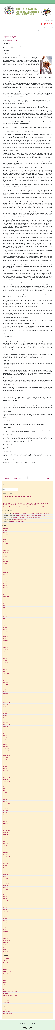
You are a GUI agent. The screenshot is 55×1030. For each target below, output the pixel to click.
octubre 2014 (5, 832)
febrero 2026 (5, 541)
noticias (4, 984)
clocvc (17, 40)
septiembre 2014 (6, 834)
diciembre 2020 (6, 669)
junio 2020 (5, 682)
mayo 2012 (5, 896)
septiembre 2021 (6, 649)
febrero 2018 (5, 744)
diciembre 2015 (6, 801)
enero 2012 (5, 905)
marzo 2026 (5, 539)
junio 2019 (5, 708)
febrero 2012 (5, 902)
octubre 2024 (6, 570)
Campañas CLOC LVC (7, 971)
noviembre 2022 (6, 618)
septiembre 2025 (6, 552)
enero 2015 (5, 825)
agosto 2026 (5, 528)
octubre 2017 (5, 753)
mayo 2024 (5, 581)
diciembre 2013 (6, 854)
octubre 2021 (5, 647)
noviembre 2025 (6, 548)
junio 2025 (5, 559)
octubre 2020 (6, 673)
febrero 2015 (5, 823)
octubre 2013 (5, 858)
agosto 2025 (5, 554)
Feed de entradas (6, 1011)
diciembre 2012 (6, 880)
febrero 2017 (5, 770)
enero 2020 (5, 693)
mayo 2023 (5, 605)
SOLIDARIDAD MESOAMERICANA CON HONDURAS (13, 501)
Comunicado (5, 973)
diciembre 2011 (6, 907)
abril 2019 (5, 713)
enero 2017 (5, 772)
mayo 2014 (5, 843)
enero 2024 (5, 589)
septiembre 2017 (6, 755)
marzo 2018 (5, 742)
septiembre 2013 (6, 861)
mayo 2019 (5, 711)
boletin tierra (5, 969)
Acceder (5, 1009)
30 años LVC (5, 962)
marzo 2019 (5, 715)
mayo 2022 (5, 631)
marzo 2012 (5, 900)
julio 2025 (5, 556)
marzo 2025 (5, 565)
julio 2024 (5, 576)
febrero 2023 (5, 612)
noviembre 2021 (6, 645)
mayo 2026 (5, 534)
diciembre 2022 (6, 616)
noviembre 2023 (6, 594)
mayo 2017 (5, 764)
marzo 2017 (5, 768)
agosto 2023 (5, 600)
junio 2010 (5, 947)
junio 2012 (5, 894)
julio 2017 (5, 759)
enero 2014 (5, 852)
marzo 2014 (5, 847)
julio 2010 (5, 944)
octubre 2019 (5, 700)
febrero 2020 (5, 691)
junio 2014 (5, 841)
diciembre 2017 (6, 748)
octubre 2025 (6, 550)
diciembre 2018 (6, 722)
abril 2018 (5, 739)
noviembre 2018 (6, 724)
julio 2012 (5, 891)
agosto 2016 (5, 783)
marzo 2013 (5, 874)
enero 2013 (5, 878)
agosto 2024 (5, 574)
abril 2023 (5, 607)
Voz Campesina (6, 1002)
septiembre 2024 (6, 572)
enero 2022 (5, 640)
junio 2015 (5, 814)
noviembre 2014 (6, 830)
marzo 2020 (5, 689)
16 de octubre (6, 958)
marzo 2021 (5, 662)
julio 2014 (5, 839)
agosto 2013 (5, 863)
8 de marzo (5, 964)
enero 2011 (5, 931)
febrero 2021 (5, 664)
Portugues (5, 986)
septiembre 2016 (6, 781)
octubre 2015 (5, 806)
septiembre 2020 (6, 675)
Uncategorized (6, 993)
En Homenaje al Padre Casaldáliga (19, 519)
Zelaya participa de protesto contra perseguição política (40, 477)
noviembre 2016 (6, 777)
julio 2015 (5, 812)
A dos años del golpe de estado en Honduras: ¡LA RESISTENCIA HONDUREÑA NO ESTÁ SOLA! (15, 477)
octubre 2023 (6, 596)
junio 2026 (5, 532)
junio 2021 (5, 656)
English (4, 975)
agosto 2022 (5, 625)
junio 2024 (5, 578)
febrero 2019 (5, 717)
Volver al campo (6, 1000)
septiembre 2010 (6, 940)
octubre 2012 (5, 885)
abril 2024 (5, 583)
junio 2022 (5, 629)
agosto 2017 (5, 757)
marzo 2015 (5, 821)
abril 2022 (5, 633)
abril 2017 (5, 766)
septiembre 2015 (6, 808)
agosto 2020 (5, 678)
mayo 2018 (5, 737)
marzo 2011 (5, 927)
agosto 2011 (5, 916)
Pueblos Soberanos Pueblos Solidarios (17, 521)
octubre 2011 (5, 911)
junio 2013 (5, 867)
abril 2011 (5, 925)
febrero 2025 (5, 567)
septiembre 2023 (6, 598)
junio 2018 (5, 735)
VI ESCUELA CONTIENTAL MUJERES (10, 995)
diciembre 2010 (6, 933)
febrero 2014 (5, 850)
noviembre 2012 (6, 883)
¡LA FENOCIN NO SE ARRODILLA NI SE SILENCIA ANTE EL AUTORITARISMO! (17, 496)
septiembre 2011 (6, 914)
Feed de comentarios (7, 1013)
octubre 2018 (5, 726)
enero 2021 (5, 667)
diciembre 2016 (6, 775)
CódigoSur (30, 1028)
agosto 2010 (5, 942)
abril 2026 (5, 537)
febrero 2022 (5, 638)
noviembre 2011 (6, 909)
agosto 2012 (5, 889)
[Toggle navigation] (4, 2)
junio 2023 (5, 603)
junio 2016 (5, 788)
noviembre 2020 (6, 671)
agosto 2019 (5, 704)
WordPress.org (6, 1015)
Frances (4, 980)
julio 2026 (5, 530)
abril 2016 (5, 792)
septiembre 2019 (6, 702)
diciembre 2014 (6, 827)
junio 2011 (5, 920)
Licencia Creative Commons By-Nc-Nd (36, 1026)
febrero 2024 (5, 587)
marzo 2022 (5, 636)
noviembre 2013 (6, 856)
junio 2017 (5, 761)
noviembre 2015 (6, 803)
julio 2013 (5, 865)
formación (5, 978)
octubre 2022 (6, 620)
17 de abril (5, 960)
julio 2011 (5, 918)
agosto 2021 (5, 651)
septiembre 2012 (6, 887)
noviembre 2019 (6, 697)
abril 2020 (5, 686)
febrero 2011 (5, 929)
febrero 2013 (5, 876)
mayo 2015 (5, 816)
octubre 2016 (5, 779)
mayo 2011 (5, 922)
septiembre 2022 (6, 623)
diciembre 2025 (6, 545)
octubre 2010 (5, 938)
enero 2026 (5, 543)
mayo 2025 (5, 561)
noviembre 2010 (6, 936)
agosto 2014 (5, 836)
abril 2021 (5, 660)
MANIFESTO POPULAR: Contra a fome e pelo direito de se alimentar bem (31, 515)
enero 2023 (5, 614)
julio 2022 (5, 627)
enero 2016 (5, 799)
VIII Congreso (6, 997)
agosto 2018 (5, 731)
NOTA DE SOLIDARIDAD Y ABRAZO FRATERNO (12, 498)
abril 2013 (5, 872)
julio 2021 (5, 653)
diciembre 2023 (6, 592)
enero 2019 (5, 720)
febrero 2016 (5, 797)
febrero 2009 (5, 951)
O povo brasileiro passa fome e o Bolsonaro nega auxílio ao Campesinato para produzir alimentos (30, 513)
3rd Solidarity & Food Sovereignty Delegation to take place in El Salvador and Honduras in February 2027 (23, 506)
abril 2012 (5, 898)
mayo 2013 (5, 869)
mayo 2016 (5, 790)
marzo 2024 (5, 585)
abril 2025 (5, 563)
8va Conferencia (6, 967)
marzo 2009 (5, 949)
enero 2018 (5, 746)
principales (5, 989)
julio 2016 (5, 786)
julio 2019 (5, 706)
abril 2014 (5, 845)
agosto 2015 (5, 810)
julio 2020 (5, 680)
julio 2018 (5, 733)
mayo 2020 (5, 684)
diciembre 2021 (6, 642)
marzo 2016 (5, 794)
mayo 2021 (5, 658)
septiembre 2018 (6, 728)
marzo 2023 (5, 609)
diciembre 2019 (6, 695)
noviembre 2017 (6, 750)
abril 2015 (5, 819)
